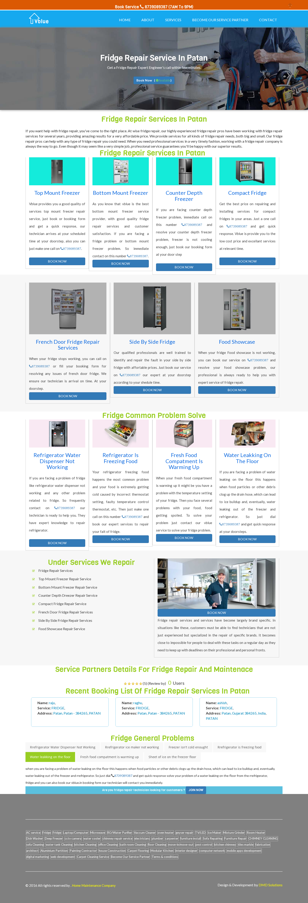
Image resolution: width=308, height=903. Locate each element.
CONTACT (268, 20)
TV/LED (200, 832)
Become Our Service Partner (130, 857)
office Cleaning (108, 844)
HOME (125, 20)
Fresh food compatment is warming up (109, 757)
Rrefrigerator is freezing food (240, 747)
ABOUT (147, 20)
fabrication (262, 844)
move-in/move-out (180, 844)
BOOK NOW (57, 261)
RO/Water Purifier (119, 832)
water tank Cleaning (59, 844)
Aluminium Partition (54, 850)
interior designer (186, 850)
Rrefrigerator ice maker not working (132, 747)
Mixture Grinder (234, 832)
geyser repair (184, 832)
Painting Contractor (83, 850)
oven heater (166, 832)
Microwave (97, 832)
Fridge (46, 832)
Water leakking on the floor (50, 757)
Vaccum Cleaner (145, 832)
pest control (203, 844)
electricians (142, 838)
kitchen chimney (225, 844)
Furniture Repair (235, 838)
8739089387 (72, 248)
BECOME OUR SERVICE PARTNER (220, 20)
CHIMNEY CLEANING (263, 838)
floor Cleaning (157, 844)
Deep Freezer (54, 838)
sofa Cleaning (35, 844)
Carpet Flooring (138, 850)
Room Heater (256, 832)
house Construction (112, 850)
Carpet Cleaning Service (93, 857)
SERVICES (173, 20)
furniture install (190, 838)
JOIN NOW (196, 790)
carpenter (171, 838)
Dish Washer (34, 838)
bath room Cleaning (133, 844)
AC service (33, 832)
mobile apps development (244, 850)
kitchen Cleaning (85, 844)
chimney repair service (117, 838)
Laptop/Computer (75, 832)
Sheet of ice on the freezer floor (172, 757)
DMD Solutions (271, 885)
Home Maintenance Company (94, 885)
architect (32, 850)
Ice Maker (214, 832)
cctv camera (73, 838)
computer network (212, 850)
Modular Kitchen (162, 850)
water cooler (92, 838)
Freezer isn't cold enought (188, 747)
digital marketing (37, 857)
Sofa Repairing (212, 838)
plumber (157, 838)
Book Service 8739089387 (141, 7)
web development (63, 857)
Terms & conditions (165, 857)
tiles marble (245, 844)
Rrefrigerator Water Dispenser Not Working (62, 747)
